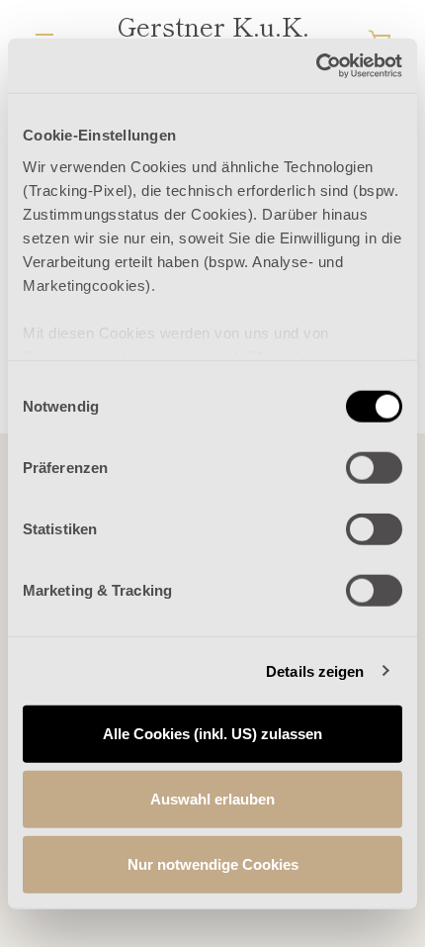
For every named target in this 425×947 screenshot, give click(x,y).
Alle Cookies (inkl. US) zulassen (212, 733)
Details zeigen (315, 670)
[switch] (374, 468)
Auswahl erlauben (212, 799)
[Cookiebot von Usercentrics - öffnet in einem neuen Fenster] (315, 65)
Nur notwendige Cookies (213, 863)
